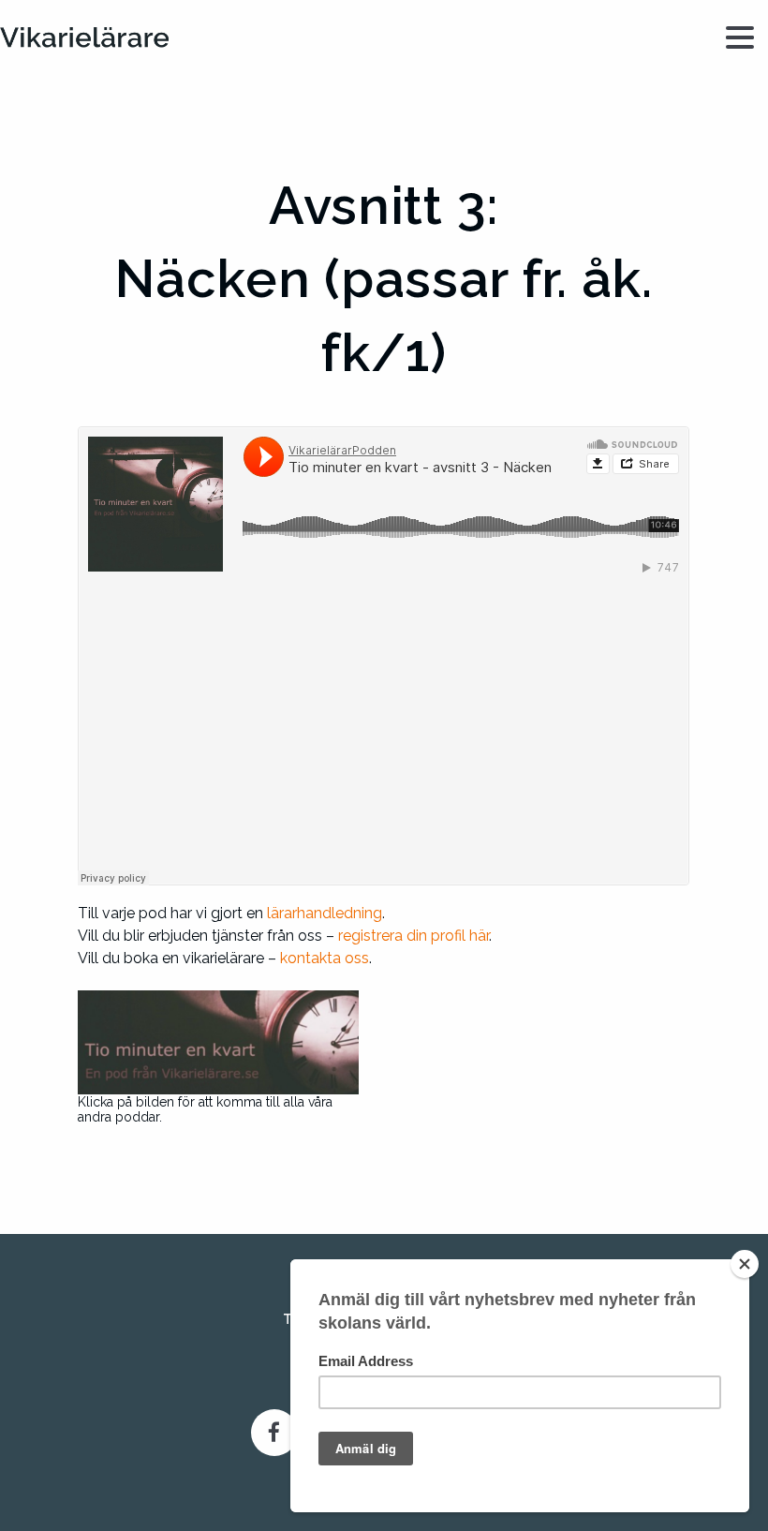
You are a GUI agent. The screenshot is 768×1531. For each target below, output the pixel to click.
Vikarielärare (84, 37)
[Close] (745, 1264)
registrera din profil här (413, 935)
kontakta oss (324, 958)
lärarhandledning (324, 913)
